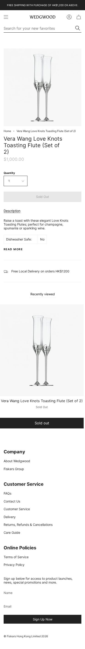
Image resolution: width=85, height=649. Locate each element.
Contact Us (12, 501)
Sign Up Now (42, 619)
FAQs (7, 493)
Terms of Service (16, 557)
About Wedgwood (17, 461)
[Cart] (78, 17)
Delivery (10, 517)
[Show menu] (5, 17)
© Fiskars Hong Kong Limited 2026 (26, 636)
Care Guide (12, 532)
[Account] (69, 17)
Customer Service (17, 509)
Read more (13, 249)
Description (12, 211)
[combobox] (40, 28)
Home (7, 131)
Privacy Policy (14, 565)
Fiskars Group (14, 469)
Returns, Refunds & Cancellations (28, 524)
